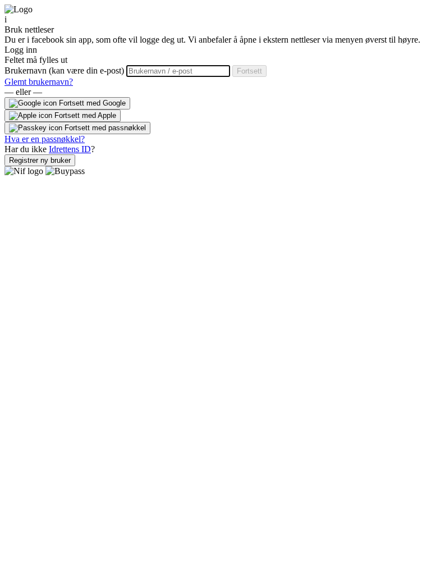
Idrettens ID (70, 149)
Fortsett (249, 71)
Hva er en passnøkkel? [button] (44, 139)
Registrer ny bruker (40, 160)
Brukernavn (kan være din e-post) (65, 70)
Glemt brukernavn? (38, 81)
